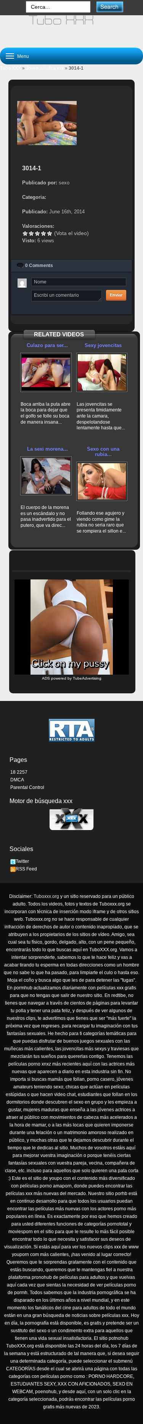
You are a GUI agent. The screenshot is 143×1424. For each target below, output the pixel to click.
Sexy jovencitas (103, 345)
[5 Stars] (50, 233)
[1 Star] (25, 233)
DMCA (17, 779)
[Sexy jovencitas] (102, 372)
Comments (39, 265)
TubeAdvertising (87, 678)
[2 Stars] (31, 233)
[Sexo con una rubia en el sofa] (102, 481)
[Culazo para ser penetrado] (46, 372)
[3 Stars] (37, 233)
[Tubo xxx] (71, 28)
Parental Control (27, 787)
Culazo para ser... (47, 345)
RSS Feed (26, 869)
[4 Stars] (43, 233)
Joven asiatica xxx (45, 68)
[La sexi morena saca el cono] (46, 476)
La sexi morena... (47, 449)
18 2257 (18, 772)
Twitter (22, 861)
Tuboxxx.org (46, 896)
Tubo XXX (10, 68)
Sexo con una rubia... (103, 451)
